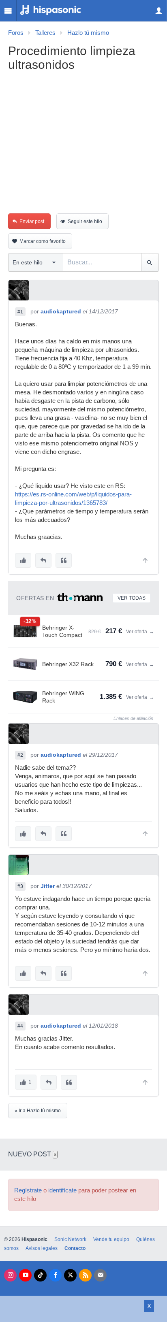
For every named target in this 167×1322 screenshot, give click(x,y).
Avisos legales (42, 1248)
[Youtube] (25, 1275)
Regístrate (28, 1190)
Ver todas (132, 598)
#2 (20, 755)
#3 (20, 886)
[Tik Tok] (40, 1275)
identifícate (62, 1190)
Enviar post (31, 221)
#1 (20, 312)
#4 (20, 1026)
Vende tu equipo (111, 1239)
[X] (70, 1275)
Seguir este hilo (85, 221)
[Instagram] (10, 1275)
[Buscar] (149, 262)
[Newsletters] (100, 1275)
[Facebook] (55, 1275)
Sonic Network (70, 1239)
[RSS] (85, 1275)
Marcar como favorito (42, 241)
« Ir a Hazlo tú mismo (38, 1110)
